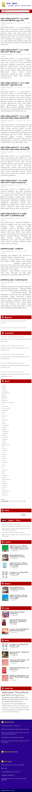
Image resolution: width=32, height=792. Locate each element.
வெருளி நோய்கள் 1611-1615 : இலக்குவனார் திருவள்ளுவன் (12, 345)
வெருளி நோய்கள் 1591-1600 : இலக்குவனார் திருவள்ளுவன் (12, 371)
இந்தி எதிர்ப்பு (4, 396)
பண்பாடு (4, 460)
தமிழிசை (4, 441)
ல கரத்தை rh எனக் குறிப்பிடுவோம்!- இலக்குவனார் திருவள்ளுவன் (19, 629)
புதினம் (3, 471)
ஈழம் (3, 404)
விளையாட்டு (4, 487)
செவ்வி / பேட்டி (5, 437)
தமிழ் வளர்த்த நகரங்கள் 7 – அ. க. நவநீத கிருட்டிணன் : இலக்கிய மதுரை (15, 51)
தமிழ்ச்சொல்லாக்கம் (18, 701)
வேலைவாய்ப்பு (5, 493)
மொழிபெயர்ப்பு (5, 483)
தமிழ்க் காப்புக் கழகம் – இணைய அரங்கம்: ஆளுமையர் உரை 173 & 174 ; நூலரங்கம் (19, 564)
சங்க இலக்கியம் (5, 431)
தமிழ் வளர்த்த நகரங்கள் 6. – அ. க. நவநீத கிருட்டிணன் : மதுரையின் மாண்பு (15, 84)
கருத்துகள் (11, 520)
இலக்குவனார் (5, 400)
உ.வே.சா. (27, 705)
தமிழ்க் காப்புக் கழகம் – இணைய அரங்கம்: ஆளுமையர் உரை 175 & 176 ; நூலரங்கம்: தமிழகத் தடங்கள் (16, 529)
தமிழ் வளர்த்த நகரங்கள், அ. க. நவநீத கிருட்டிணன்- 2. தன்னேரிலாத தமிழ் (13, 214)
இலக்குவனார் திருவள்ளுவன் (7, 23)
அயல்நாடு (4, 385)
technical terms (24, 707)
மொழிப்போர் (4, 485)
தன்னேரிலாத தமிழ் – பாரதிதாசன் (12, 248)
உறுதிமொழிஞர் (5, 410)
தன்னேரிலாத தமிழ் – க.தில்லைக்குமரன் (14, 280)
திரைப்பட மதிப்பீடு (5, 444)
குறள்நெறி (4, 427)
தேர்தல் (3, 446)
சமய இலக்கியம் (5, 433)
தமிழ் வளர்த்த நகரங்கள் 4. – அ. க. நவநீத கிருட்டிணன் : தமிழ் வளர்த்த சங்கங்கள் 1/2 (15, 148)
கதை (3, 414)
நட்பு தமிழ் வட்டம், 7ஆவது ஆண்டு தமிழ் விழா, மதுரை (19, 572)
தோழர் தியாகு (12, 709)
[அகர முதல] (16, 6)
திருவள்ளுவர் (5, 701)
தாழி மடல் (24, 697)
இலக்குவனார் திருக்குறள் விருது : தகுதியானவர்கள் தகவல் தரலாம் (16, 526)
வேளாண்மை (4, 495)
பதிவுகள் (4, 520)
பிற (2, 468)
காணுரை (4, 423)
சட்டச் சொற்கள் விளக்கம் (13, 707)
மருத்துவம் (4, 477)
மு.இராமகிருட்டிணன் (6, 479)
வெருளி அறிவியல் (6, 491)
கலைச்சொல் (5, 709)
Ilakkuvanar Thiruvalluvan (15, 692)
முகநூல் (3, 481)
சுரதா (24, 709)
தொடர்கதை (4, 448)
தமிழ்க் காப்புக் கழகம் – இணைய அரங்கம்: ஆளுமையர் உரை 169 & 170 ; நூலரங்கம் (19, 596)
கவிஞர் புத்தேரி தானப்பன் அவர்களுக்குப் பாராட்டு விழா (13, 532)
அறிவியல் (4, 389)
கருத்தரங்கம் (4, 416)
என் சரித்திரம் (19, 709)
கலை (3, 418)
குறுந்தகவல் (4, 429)
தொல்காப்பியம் (5, 450)
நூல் (4, 694)
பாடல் (3, 464)
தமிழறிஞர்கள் (5, 439)
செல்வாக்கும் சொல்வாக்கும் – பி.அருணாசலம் (11, 524)
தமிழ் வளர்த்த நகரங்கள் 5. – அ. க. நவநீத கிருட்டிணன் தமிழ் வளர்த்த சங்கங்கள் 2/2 (15, 117)
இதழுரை (4, 394)
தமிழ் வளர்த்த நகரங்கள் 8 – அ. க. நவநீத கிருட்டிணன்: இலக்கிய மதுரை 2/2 (15, 19)
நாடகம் (3, 452)
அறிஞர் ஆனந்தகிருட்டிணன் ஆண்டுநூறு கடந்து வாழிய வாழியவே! (14, 327)
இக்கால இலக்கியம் (6, 393)
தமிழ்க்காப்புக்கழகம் (7, 705)
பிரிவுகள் (18, 520)
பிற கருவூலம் (4, 469)
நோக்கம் (3, 768)
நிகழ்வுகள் (4, 454)
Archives (3, 499)
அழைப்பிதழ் (4, 391)
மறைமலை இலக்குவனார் (19, 703)
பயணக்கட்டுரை (5, 462)
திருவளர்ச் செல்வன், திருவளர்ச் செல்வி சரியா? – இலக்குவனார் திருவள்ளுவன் (18, 621)
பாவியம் (3, 466)
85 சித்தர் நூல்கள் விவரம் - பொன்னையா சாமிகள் (11, 765)
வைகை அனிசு (23, 699)
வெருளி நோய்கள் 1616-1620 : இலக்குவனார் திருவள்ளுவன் (12, 336)
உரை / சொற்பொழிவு (6, 408)
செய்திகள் (4, 435)
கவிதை (3, 421)
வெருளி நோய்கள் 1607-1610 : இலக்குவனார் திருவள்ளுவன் (12, 354)
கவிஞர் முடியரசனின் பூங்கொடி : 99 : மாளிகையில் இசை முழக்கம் (19, 660)
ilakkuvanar (10, 695)
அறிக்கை (4, 387)
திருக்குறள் (4, 443)
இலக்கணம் (4, 398)
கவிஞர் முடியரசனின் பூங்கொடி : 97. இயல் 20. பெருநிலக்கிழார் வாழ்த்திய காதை (19, 677)
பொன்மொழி (4, 475)
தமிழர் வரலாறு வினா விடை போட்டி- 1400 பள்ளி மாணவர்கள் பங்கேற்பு (13, 779)
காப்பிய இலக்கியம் (6, 425)
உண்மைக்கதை (5, 406)
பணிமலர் (4, 458)
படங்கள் (3, 456)
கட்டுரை (3, 412)
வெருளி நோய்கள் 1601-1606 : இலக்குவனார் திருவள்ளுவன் (12, 363)
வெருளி (3, 489)
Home (8, 14)
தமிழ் (11, 701)
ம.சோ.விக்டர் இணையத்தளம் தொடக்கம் (9, 771)
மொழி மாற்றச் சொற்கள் (19, 705)
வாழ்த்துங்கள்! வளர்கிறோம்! (7, 775)
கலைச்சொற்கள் (5, 420)
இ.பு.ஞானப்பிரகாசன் (7, 703)
